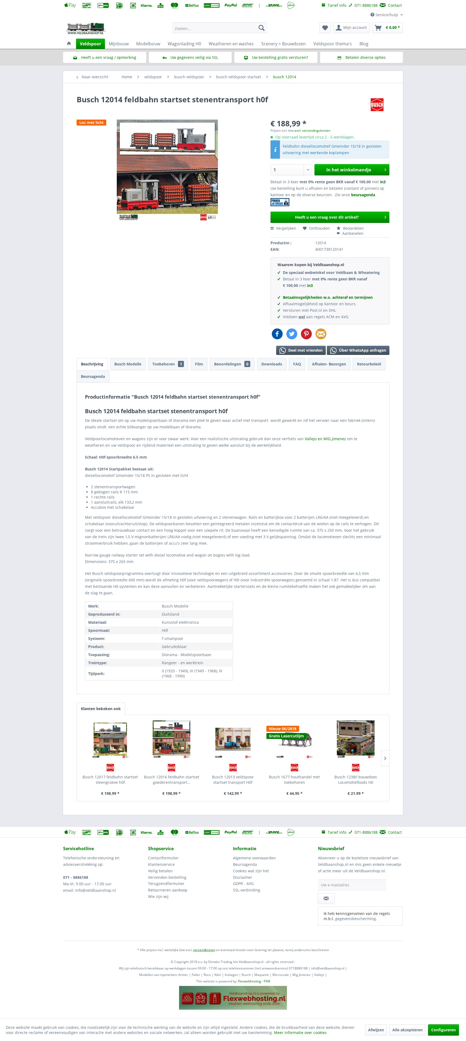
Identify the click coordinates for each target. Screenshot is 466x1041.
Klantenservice (161, 864)
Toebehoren (167, 364)
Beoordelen (353, 228)
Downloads (271, 364)
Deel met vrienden (305, 350)
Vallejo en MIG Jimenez (326, 438)
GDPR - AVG (243, 883)
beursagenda (363, 194)
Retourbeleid (369, 364)
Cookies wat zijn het (251, 870)
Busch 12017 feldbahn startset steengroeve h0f (110, 779)
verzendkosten (204, 950)
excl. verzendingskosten (312, 130)
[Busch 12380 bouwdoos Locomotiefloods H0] (356, 739)
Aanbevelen (352, 233)
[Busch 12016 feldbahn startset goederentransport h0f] (172, 739)
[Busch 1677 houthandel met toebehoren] (294, 739)
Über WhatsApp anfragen (362, 350)
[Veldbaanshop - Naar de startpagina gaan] (86, 29)
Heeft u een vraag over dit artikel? (327, 217)
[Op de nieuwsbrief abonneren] (326, 898)
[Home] (69, 44)
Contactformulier (163, 857)
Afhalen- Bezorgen (329, 364)
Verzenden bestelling (167, 877)
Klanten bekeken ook (101, 708)
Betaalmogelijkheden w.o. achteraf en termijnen (328, 297)
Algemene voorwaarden (254, 857)
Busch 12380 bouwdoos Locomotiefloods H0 (355, 779)
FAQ (297, 364)
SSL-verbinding (246, 890)
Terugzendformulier (166, 883)
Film (199, 364)
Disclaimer (242, 877)
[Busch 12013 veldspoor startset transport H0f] (233, 739)
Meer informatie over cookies (300, 1032)
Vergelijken (285, 228)
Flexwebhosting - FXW (254, 981)
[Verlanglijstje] (325, 27)
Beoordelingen (231, 364)
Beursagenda (93, 376)
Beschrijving (92, 364)
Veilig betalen (160, 870)
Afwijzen (376, 1029)
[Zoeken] (261, 27)
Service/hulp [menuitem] (386, 14)
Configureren (443, 1029)
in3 (383, 181)
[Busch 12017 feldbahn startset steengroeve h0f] (110, 739)
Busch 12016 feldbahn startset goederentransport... (171, 779)
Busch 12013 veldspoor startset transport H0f (233, 779)
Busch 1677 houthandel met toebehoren (294, 779)
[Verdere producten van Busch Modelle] (377, 104)
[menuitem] (219, 27)
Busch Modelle (127, 364)
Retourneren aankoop (167, 890)
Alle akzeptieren (407, 1029)
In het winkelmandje (348, 170)
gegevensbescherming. (356, 918)
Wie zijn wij (158, 896)
